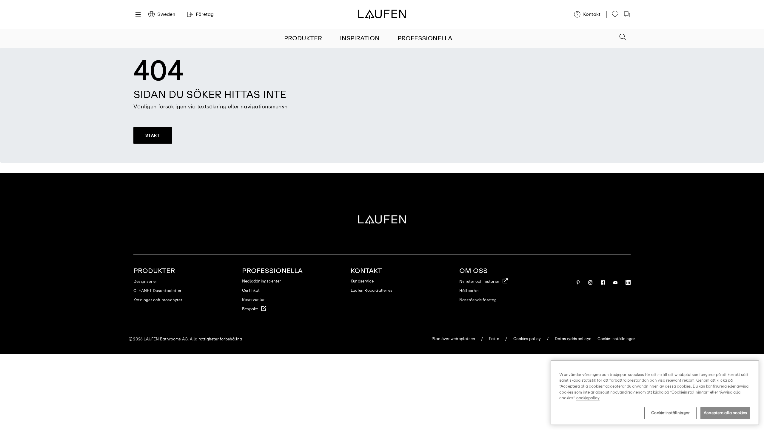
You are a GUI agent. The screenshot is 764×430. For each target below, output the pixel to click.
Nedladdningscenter (261, 281)
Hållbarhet (469, 290)
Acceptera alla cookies (725, 413)
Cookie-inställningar (670, 413)
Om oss (473, 271)
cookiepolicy (588, 398)
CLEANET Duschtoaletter (157, 290)
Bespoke (250, 309)
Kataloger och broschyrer (157, 300)
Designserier (145, 281)
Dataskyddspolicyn (573, 339)
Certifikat (251, 290)
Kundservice (362, 281)
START (152, 135)
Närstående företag (478, 300)
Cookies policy (527, 339)
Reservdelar (253, 299)
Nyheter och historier (479, 281)
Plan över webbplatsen (453, 339)
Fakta (494, 339)
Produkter (303, 38)
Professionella (425, 38)
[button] (623, 37)
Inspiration (360, 38)
